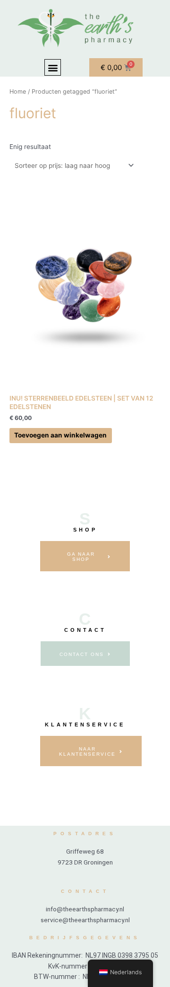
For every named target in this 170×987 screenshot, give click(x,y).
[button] (52, 67)
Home (17, 91)
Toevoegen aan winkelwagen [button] (60, 435)
